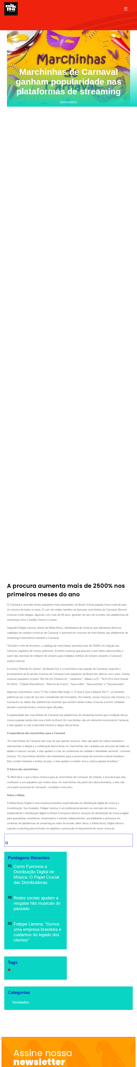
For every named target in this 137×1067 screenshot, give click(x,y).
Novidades (20, 1002)
